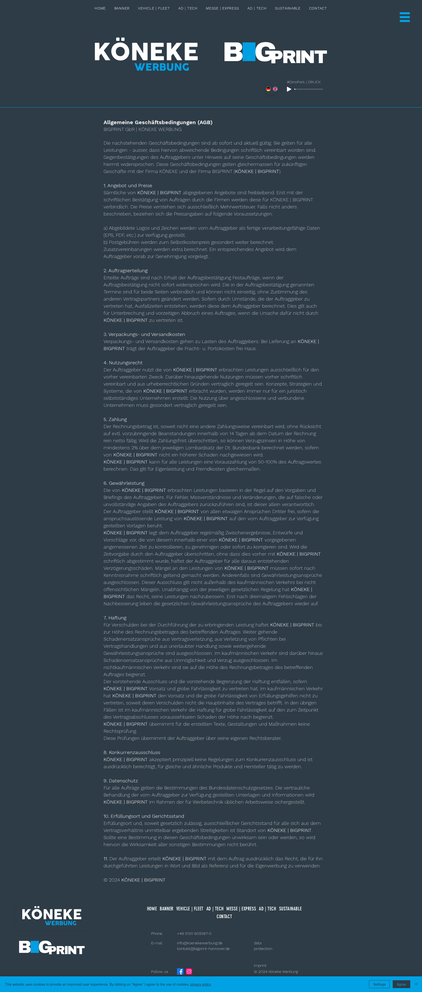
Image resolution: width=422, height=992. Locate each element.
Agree (401, 984)
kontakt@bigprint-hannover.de (203, 948)
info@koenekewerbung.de (199, 943)
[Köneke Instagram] (189, 971)
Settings (379, 984)
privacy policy (200, 984)
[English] (275, 88)
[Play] (289, 89)
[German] (268, 88)
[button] (405, 17)
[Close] (416, 984)
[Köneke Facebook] (180, 971)
